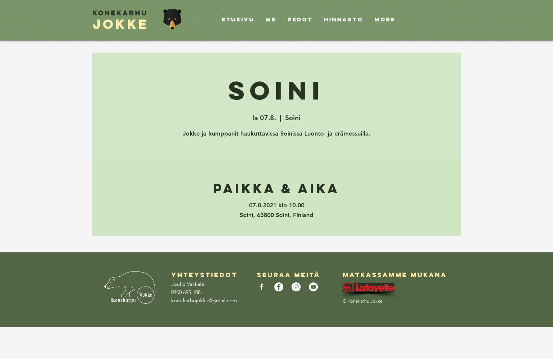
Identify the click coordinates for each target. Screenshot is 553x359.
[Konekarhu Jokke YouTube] (313, 286)
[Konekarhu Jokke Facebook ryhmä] (278, 286)
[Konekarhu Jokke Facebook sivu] (261, 286)
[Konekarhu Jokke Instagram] (296, 286)
